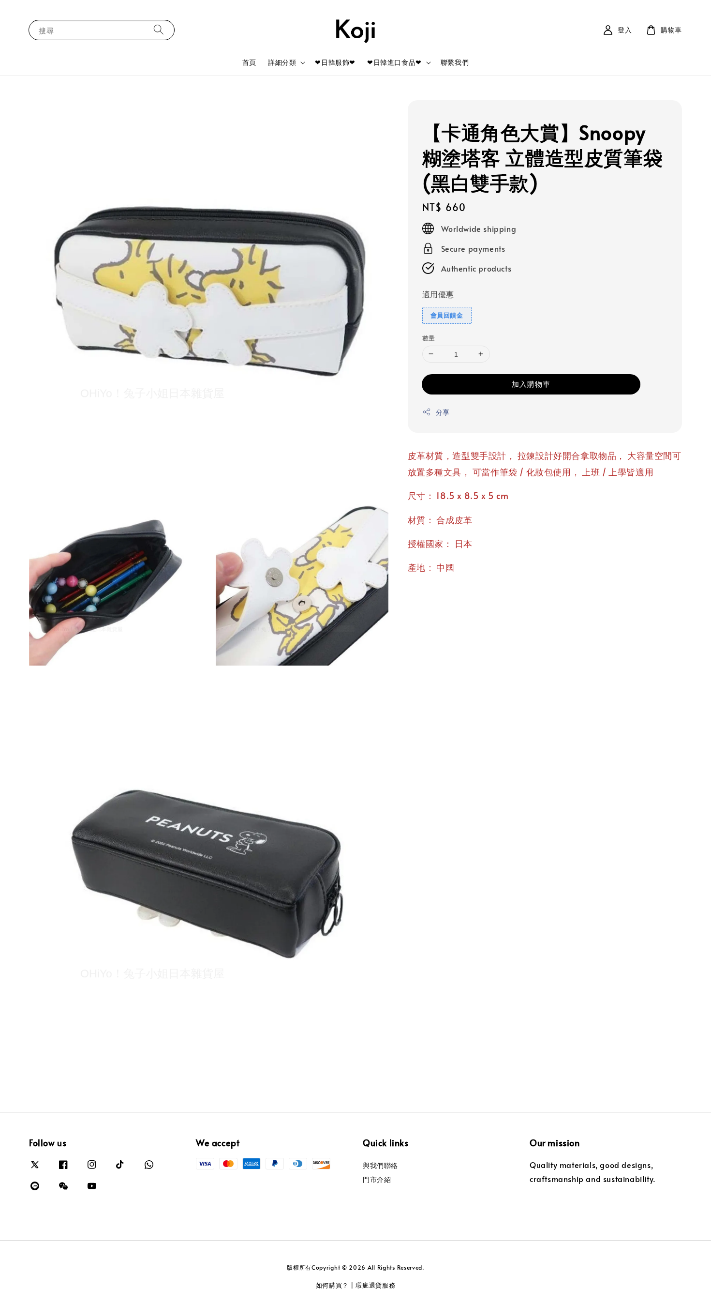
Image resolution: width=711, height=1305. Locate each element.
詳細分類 (282, 62)
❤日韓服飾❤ (335, 62)
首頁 (249, 62)
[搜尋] (158, 29)
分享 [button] (443, 412)
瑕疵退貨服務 (375, 1285)
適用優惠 (438, 293)
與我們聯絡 (380, 1165)
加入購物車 (531, 384)
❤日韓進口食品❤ (394, 62)
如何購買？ (332, 1285)
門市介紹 (377, 1179)
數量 (428, 337)
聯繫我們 (455, 62)
